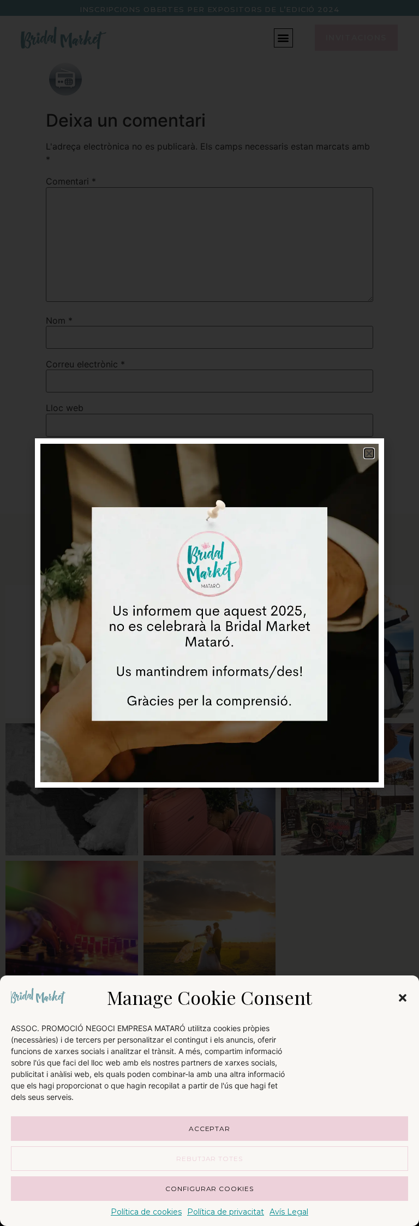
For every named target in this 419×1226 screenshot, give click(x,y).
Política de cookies (146, 1212)
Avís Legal (289, 1212)
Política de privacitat (225, 1212)
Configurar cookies (209, 1189)
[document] (209, 613)
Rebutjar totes (209, 1158)
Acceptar (209, 1128)
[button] (402, 997)
